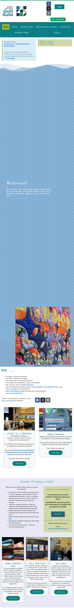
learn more (61, 592)
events (10, 400)
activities (30, 385)
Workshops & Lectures (46, 27)
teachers (40, 387)
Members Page (21, 33)
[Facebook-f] (48, 3)
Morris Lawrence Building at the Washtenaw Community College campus (19, 452)
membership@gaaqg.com (58, 528)
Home (5, 27)
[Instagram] (48, 8)
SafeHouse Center (18, 391)
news (51, 44)
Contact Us (65, 27)
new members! (17, 393)
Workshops (11, 58)
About (14, 27)
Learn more (19, 463)
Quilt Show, (13, 521)
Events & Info (27, 27)
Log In (57, 33)
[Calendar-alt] (48, 13)
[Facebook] (37, 400)
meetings (50, 387)
